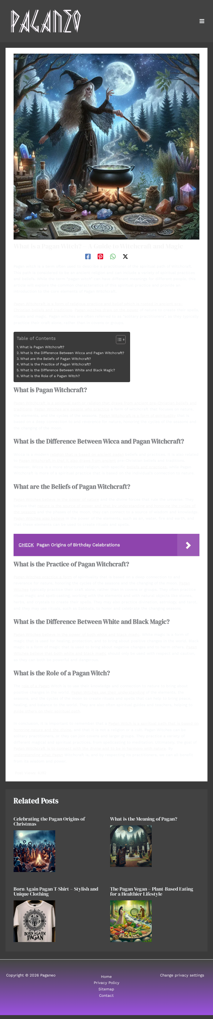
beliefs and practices (147, 467)
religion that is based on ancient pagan (87, 454)
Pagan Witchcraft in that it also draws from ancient (67, 460)
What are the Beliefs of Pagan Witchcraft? (55, 359)
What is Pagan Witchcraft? (42, 347)
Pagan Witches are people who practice (71, 409)
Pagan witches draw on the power (106, 310)
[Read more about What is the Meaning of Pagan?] (131, 845)
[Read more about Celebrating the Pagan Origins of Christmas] (34, 850)
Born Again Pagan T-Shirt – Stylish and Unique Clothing (56, 891)
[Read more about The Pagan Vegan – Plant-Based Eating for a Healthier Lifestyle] (131, 921)
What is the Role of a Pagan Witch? (50, 376)
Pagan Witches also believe (39, 518)
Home (106, 976)
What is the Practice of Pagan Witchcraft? (56, 364)
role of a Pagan (35, 686)
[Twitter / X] (125, 256)
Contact (106, 995)
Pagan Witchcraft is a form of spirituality (137, 415)
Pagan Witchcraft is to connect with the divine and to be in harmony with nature (90, 748)
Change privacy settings (182, 975)
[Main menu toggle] (202, 21)
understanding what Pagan (38, 755)
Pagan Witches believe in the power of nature (56, 499)
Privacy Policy (106, 982)
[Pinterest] (100, 256)
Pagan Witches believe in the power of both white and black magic (77, 634)
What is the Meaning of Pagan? (143, 818)
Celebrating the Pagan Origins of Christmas (49, 821)
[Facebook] (88, 256)
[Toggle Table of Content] (118, 339)
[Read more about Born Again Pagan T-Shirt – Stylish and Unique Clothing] (34, 921)
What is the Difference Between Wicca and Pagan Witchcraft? (72, 353)
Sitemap (106, 989)
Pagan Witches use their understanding (107, 692)
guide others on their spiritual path (47, 711)
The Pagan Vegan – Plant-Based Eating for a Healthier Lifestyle (151, 891)
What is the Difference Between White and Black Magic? (67, 370)
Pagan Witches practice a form (43, 577)
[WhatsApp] (113, 256)
